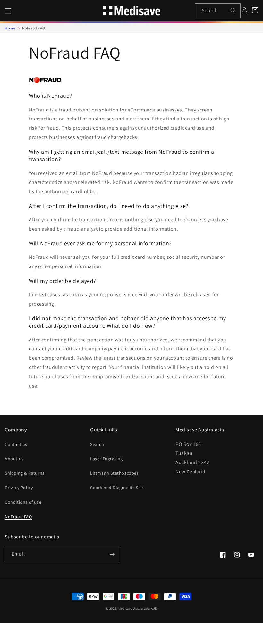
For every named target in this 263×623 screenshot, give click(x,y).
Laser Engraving (106, 459)
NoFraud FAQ (18, 517)
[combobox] (218, 11)
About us (14, 459)
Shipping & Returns (25, 473)
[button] (8, 11)
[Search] (233, 11)
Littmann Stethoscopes (114, 473)
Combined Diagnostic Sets (117, 487)
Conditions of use (23, 502)
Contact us (16, 444)
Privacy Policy (19, 487)
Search (97, 444)
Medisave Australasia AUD (137, 608)
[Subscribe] (112, 555)
